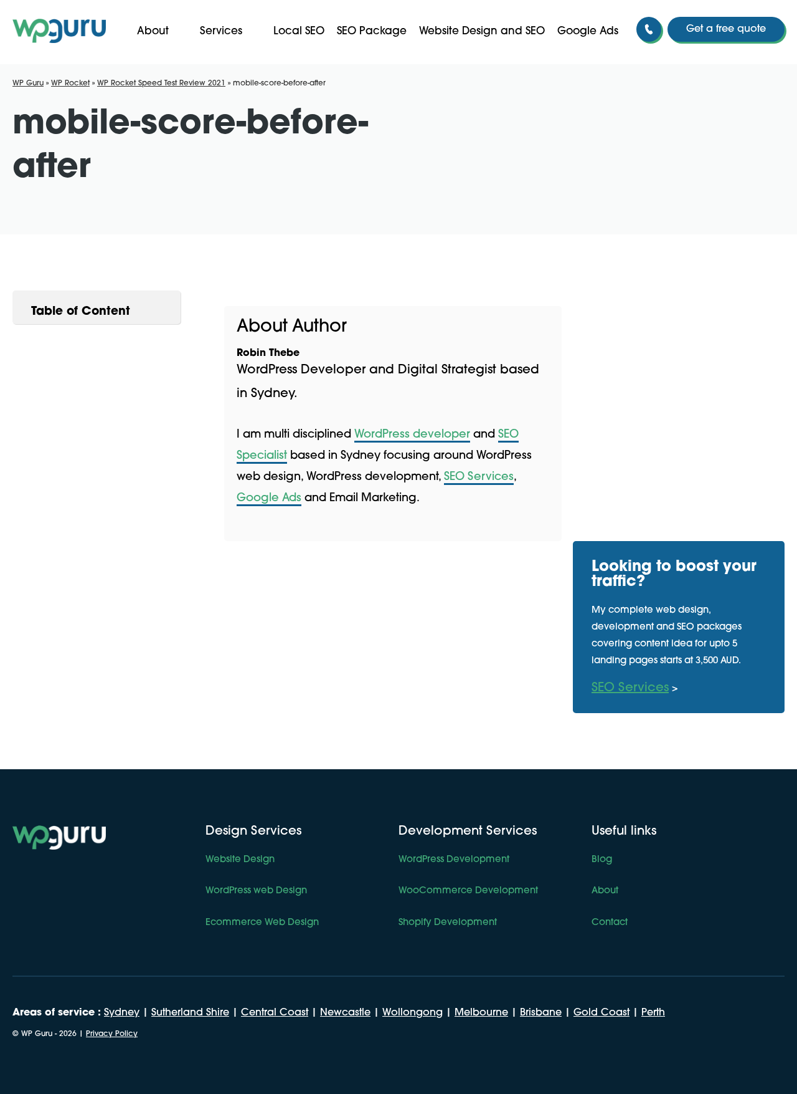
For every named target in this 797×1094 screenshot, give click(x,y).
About (153, 31)
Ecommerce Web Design (262, 923)
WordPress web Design (256, 891)
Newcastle (345, 1013)
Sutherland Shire (190, 1013)
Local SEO (298, 31)
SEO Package (372, 31)
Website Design (240, 860)
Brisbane (541, 1013)
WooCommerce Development (468, 891)
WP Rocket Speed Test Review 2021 (161, 83)
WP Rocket (70, 83)
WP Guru (28, 83)
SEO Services (479, 477)
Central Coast (274, 1013)
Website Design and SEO (482, 31)
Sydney (121, 1013)
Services (221, 31)
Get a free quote (726, 29)
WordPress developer (412, 435)
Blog (602, 860)
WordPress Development (453, 860)
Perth (653, 1013)
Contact (610, 923)
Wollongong (412, 1013)
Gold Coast (601, 1013)
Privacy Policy (112, 1034)
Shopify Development (447, 923)
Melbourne (481, 1013)
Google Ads (587, 31)
